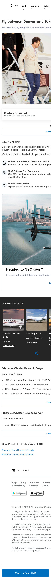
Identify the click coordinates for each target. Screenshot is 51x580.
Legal (45, 486)
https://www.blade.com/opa (37, 530)
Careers (34, 483)
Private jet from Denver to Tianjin (18, 450)
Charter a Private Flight (25, 573)
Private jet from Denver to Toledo (18, 455)
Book (24, 6)
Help (14, 483)
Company (35, 6)
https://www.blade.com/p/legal (26, 551)
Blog (23, 483)
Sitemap (33, 486)
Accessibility (18, 486)
